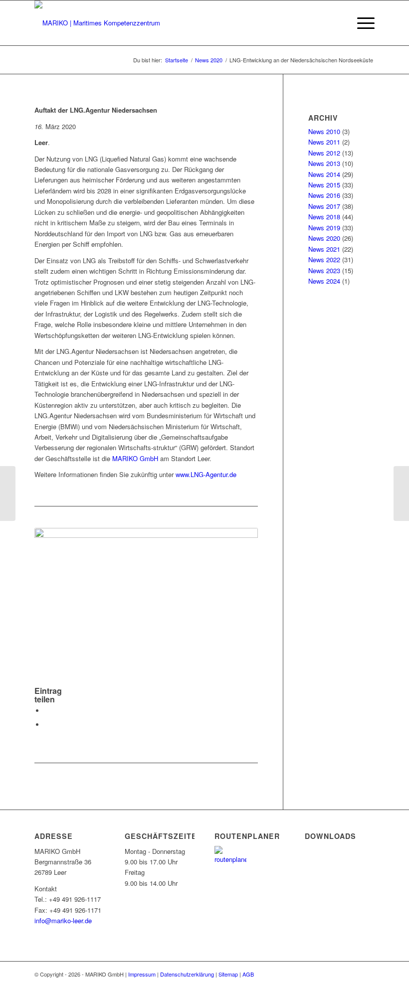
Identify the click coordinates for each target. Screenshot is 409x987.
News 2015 (324, 184)
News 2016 (324, 195)
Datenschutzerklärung (187, 974)
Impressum (142, 974)
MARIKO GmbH (135, 458)
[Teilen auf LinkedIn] (46, 724)
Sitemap (228, 974)
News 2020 (324, 238)
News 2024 (324, 281)
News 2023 (324, 270)
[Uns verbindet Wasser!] (7, 493)
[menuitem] (337, 22)
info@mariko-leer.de (63, 920)
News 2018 (324, 216)
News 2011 (324, 142)
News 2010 (324, 131)
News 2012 (324, 153)
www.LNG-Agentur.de (206, 474)
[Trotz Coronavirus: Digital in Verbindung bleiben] (401, 493)
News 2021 (324, 249)
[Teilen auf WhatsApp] (46, 710)
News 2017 (324, 206)
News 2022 (324, 259)
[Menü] (361, 22)
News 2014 (324, 174)
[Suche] (337, 22)
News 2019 (324, 227)
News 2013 (324, 163)
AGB (248, 974)
